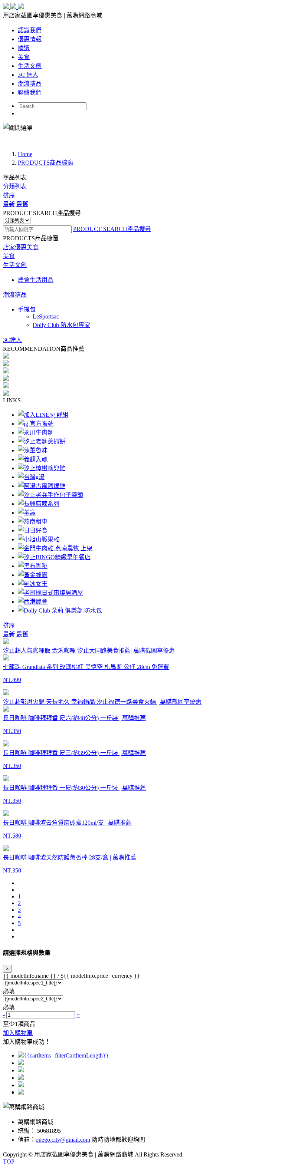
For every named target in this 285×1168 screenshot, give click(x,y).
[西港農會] (33, 601)
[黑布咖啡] (33, 566)
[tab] (142, 246)
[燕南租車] (33, 521)
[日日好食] (33, 530)
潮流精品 (15, 294)
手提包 (27, 309)
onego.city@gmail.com (63, 1139)
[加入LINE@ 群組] (43, 415)
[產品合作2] (142, 141)
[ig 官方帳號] (35, 423)
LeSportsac (46, 316)
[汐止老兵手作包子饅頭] (50, 495)
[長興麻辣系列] (38, 504)
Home (25, 154)
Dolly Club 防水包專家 (61, 325)
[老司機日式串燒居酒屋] (50, 593)
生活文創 (15, 265)
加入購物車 (18, 1033)
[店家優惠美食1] (142, 135)
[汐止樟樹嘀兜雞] (41, 468)
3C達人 (12, 340)
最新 (9, 204)
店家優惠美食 (21, 247)
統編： (27, 1131)
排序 (9, 195)
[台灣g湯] (31, 477)
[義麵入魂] (33, 459)
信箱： (27, 1139)
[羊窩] (27, 512)
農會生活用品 (35, 280)
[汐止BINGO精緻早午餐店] (54, 557)
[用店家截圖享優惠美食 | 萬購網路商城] (13, 7)
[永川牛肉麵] (35, 432)
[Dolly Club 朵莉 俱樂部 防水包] (60, 610)
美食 (9, 256)
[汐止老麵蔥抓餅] (41, 441)
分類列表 (15, 186)
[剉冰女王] (33, 584)
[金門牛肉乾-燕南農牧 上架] (55, 548)
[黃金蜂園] (33, 575)
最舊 (22, 204)
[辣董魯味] (33, 450)
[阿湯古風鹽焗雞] (41, 486)
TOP (8, 1161)
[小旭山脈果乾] (38, 539)
